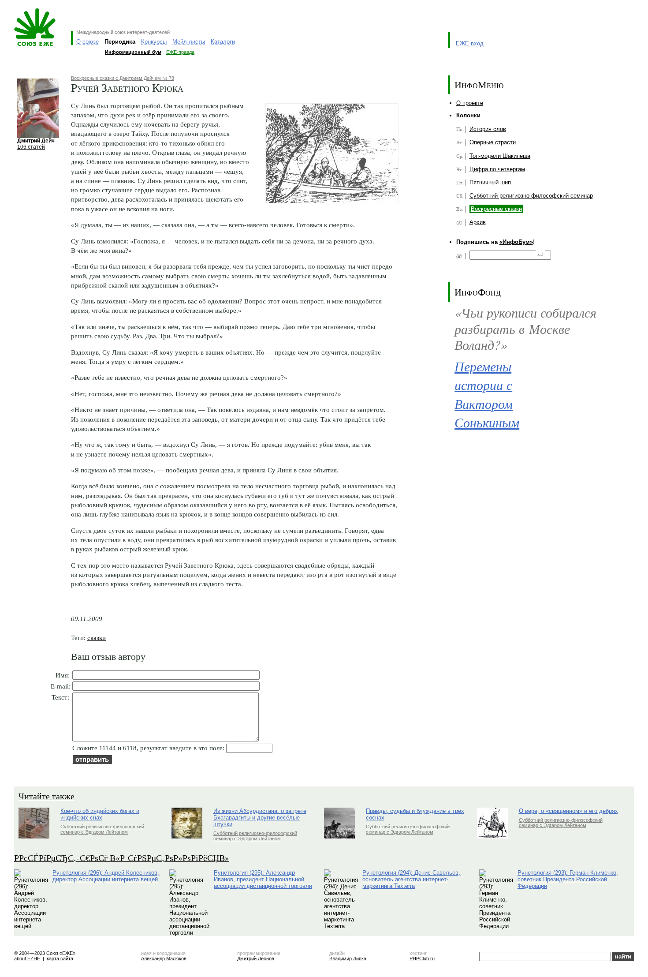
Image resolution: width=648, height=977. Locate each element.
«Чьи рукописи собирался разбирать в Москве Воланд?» (525, 328)
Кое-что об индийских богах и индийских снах (99, 814)
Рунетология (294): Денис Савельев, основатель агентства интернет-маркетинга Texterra (411, 879)
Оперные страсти (492, 142)
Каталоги (223, 41)
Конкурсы (154, 41)
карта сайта (60, 958)
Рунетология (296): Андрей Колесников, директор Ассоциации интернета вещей (105, 876)
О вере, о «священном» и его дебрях (568, 811)
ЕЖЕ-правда (180, 52)
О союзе (87, 41)
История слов (487, 129)
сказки (96, 637)
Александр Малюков (163, 958)
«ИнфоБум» (516, 242)
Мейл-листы (188, 41)
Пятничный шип (490, 182)
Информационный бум (133, 52)
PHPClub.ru (422, 958)
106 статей (31, 147)
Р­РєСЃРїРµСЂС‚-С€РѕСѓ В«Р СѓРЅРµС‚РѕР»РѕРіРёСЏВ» (121, 858)
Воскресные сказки (496, 209)
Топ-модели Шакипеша (499, 156)
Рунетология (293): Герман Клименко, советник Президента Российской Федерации (568, 879)
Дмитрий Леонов (255, 958)
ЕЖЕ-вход (470, 43)
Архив (477, 222)
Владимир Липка (347, 958)
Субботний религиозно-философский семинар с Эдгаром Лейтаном (102, 829)
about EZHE (27, 958)
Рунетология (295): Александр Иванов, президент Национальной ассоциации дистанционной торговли (263, 879)
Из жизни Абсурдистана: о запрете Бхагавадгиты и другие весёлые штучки (259, 817)
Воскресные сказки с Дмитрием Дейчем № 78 (122, 78)
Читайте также (46, 796)
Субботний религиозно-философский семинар (531, 195)
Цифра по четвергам (497, 169)
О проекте (469, 103)
